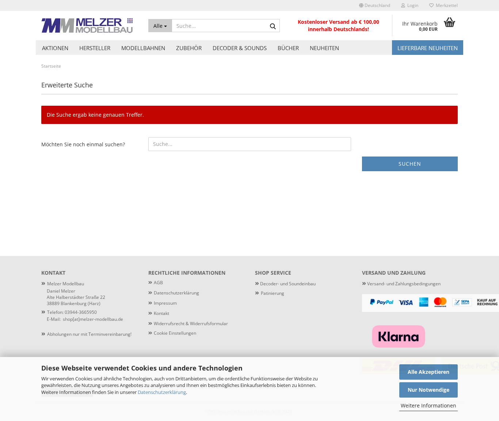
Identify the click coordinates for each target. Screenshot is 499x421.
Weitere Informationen (428, 405)
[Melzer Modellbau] (89, 25)
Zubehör (189, 48)
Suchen (410, 163)
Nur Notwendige (428, 389)
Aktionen (55, 48)
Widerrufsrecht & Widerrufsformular (191, 323)
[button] (375, 5)
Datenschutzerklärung (162, 392)
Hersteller (94, 48)
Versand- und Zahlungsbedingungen (401, 284)
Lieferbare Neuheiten (427, 48)
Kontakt (161, 313)
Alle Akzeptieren (428, 371)
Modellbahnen (143, 48)
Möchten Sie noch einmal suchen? (83, 144)
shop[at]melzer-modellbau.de (93, 319)
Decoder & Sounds (240, 48)
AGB (158, 282)
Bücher (288, 48)
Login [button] (411, 5)
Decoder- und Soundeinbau (287, 284)
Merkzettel (446, 5)
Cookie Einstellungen (175, 333)
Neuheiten (324, 48)
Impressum (165, 303)
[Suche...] (273, 26)
